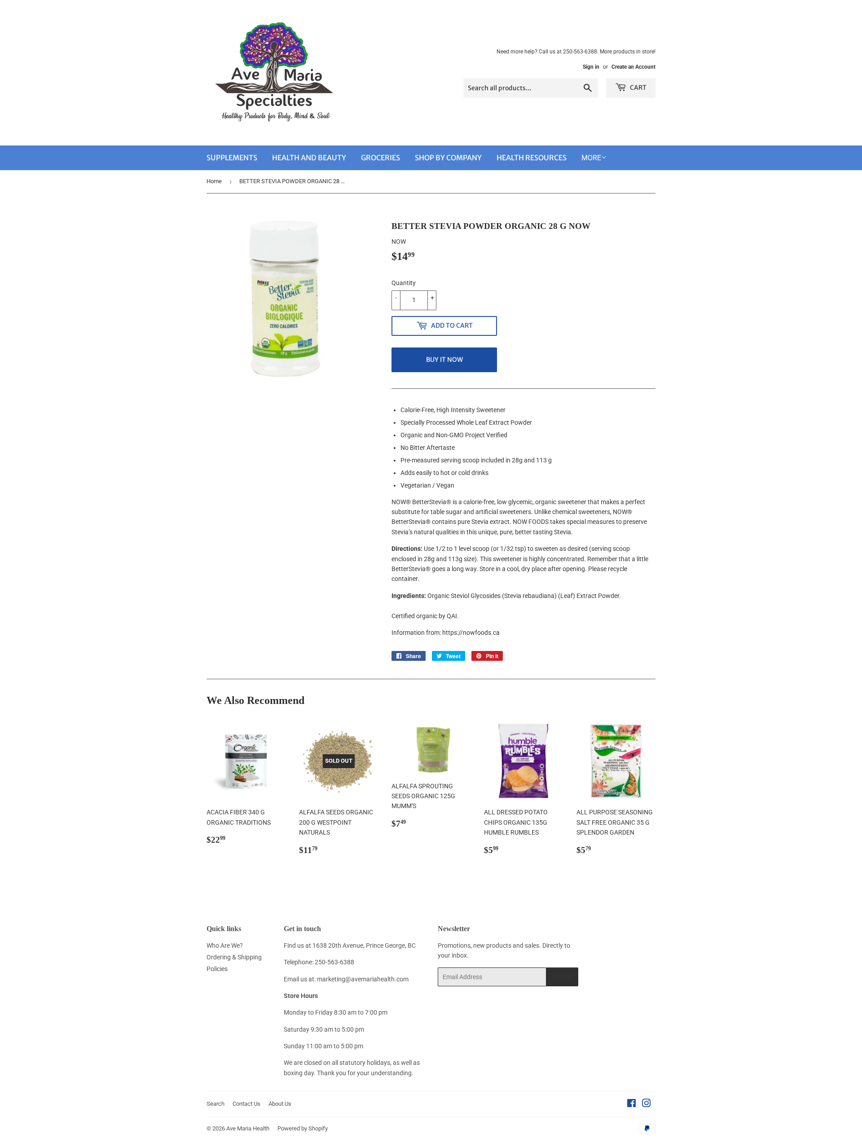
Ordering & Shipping (234, 957)
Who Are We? (225, 945)
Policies (217, 968)
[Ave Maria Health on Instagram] (646, 1104)
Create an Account (633, 67)
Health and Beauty (309, 157)
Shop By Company (448, 157)
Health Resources (532, 157)
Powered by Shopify (302, 1128)
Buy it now (444, 360)
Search (215, 1103)
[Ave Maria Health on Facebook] (631, 1104)
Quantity (403, 282)
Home (214, 181)
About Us (279, 1103)
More (591, 158)
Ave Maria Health (247, 1128)
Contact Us (246, 1103)
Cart (637, 88)
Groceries (380, 157)
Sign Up (562, 977)
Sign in (591, 67)
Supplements (232, 157)
